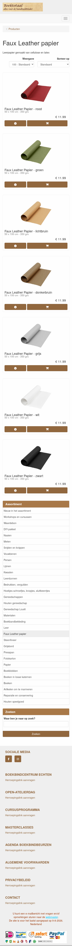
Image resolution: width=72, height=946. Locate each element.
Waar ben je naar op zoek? (19, 718)
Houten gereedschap (15, 603)
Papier (7, 664)
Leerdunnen (10, 578)
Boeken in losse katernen (18, 677)
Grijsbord (9, 646)
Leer (6, 627)
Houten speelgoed (14, 701)
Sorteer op (63, 58)
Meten (7, 541)
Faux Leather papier (15, 634)
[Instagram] (18, 758)
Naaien (8, 535)
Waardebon (10, 523)
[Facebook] (8, 758)
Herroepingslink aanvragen (20, 780)
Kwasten (8, 572)
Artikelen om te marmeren (18, 689)
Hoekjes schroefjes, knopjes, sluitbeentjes (27, 590)
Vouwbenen (10, 553)
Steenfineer (10, 640)
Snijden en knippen (14, 547)
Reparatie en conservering (18, 695)
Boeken (8, 683)
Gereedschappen (13, 597)
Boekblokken (11, 670)
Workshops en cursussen (18, 517)
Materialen (9, 615)
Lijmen (7, 566)
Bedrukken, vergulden (16, 584)
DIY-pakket (10, 529)
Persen (8, 560)
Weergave (28, 58)
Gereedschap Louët (15, 609)
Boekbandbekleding (15, 621)
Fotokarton (10, 658)
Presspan (9, 652)
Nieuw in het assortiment (17, 510)
